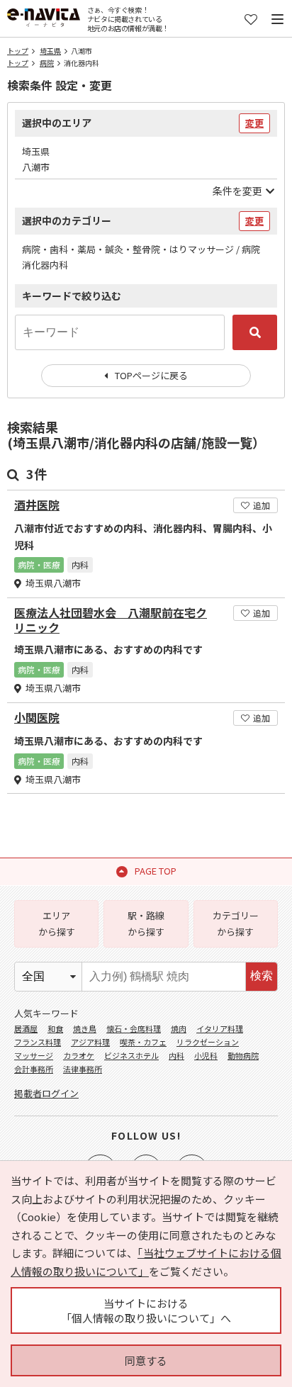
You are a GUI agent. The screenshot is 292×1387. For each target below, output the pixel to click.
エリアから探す (56, 923)
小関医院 (37, 717)
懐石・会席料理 (133, 1028)
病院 (47, 62)
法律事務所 (82, 1068)
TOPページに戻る (151, 375)
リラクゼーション (207, 1042)
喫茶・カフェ (143, 1042)
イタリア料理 (219, 1028)
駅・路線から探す (146, 923)
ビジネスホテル (131, 1055)
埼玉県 (50, 50)
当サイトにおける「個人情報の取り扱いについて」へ (146, 1310)
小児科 (206, 1055)
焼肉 (178, 1028)
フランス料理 (37, 1042)
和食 (55, 1028)
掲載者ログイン (46, 1093)
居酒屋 (26, 1028)
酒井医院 (37, 505)
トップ (17, 50)
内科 (176, 1055)
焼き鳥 (84, 1028)
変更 (254, 123)
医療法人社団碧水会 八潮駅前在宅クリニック (110, 620)
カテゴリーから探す (236, 923)
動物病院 (243, 1055)
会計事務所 (33, 1068)
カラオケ (78, 1055)
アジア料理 (90, 1042)
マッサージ (33, 1055)
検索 (261, 976)
